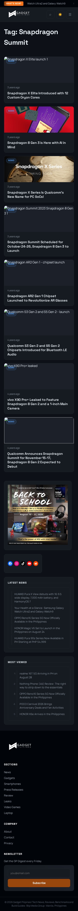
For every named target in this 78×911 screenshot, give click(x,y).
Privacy (8, 843)
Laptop (8, 813)
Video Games (12, 807)
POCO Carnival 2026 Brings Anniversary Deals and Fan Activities (42, 705)
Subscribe (39, 883)
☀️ (60, 14)
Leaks (7, 801)
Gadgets (9, 778)
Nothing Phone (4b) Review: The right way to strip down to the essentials (43, 685)
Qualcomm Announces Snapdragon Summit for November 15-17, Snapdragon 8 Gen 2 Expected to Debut (35, 460)
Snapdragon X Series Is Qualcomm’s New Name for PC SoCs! (35, 194)
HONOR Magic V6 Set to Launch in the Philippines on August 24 (37, 630)
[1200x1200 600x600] (38, 543)
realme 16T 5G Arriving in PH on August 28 (38, 675)
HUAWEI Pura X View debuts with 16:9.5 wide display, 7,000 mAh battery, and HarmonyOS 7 (38, 597)
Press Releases (13, 789)
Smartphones (12, 784)
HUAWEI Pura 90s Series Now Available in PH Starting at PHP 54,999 (39, 640)
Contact (9, 837)
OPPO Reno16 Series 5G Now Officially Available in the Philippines (37, 619)
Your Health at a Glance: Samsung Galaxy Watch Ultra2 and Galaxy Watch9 (39, 609)
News (7, 772)
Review (8, 795)
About (8, 831)
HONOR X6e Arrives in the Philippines (42, 714)
